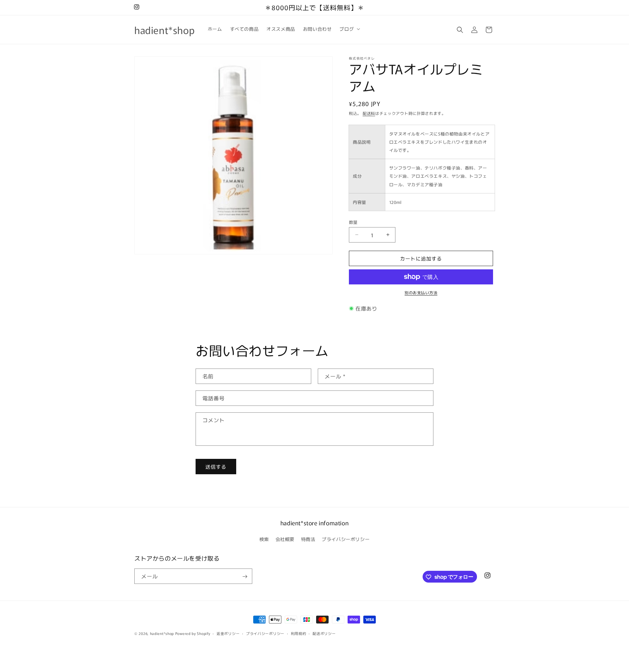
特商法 (308, 538)
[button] (349, 29)
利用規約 (298, 633)
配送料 (369, 113)
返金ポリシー (228, 633)
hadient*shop (162, 633)
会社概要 (285, 538)
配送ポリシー (324, 633)
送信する (215, 466)
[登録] (245, 576)
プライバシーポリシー (346, 538)
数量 (353, 222)
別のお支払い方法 (421, 292)
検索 (264, 538)
